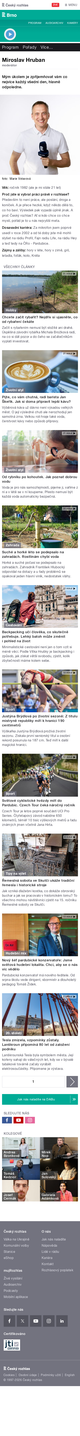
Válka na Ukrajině (16, 1239)
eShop (9, 1258)
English (70, 1375)
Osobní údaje (28, 1375)
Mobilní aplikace (16, 1297)
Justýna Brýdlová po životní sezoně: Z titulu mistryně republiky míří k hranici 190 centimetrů (40, 720)
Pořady (30, 47)
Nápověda (49, 1245)
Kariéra (47, 1258)
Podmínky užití (51, 1375)
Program (34, 23)
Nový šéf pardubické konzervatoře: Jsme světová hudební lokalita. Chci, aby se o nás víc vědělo (40, 964)
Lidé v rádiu (50, 1252)
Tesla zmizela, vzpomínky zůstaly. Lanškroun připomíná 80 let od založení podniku (36, 1044)
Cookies (9, 1375)
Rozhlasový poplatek (57, 1270)
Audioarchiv (54, 23)
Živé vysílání (13, 1278)
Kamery (72, 23)
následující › (72, 1081)
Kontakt (48, 1264)
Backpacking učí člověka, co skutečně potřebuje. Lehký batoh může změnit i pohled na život (35, 636)
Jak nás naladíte (54, 1239)
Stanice (9, 1252)
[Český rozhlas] (15, 5)
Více (47, 47)
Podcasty (11, 1291)
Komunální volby (16, 1245)
